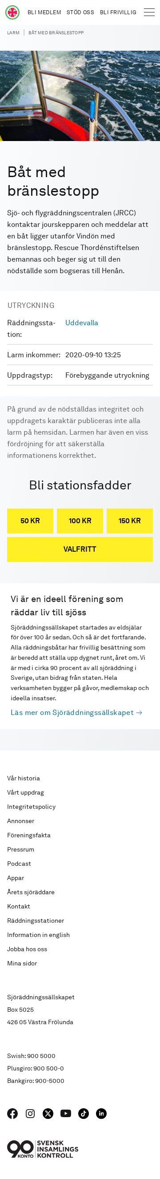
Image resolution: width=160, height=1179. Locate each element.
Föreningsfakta (29, 835)
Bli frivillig (118, 12)
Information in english (38, 934)
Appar (15, 877)
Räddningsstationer (35, 920)
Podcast (19, 863)
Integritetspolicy (31, 806)
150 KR (130, 521)
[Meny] (149, 12)
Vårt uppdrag (25, 792)
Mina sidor (22, 963)
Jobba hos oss (27, 949)
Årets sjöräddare (31, 892)
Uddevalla (81, 323)
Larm (13, 32)
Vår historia (23, 778)
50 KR (30, 521)
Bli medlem (44, 12)
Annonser (20, 820)
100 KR (80, 521)
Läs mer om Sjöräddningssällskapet (72, 712)
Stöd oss (81, 12)
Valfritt (80, 549)
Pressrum (20, 849)
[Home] (12, 12)
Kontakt (18, 906)
